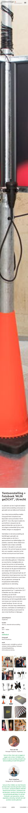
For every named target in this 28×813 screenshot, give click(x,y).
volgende (23, 807)
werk (13, 807)
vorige (4, 807)
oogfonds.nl (5, 634)
